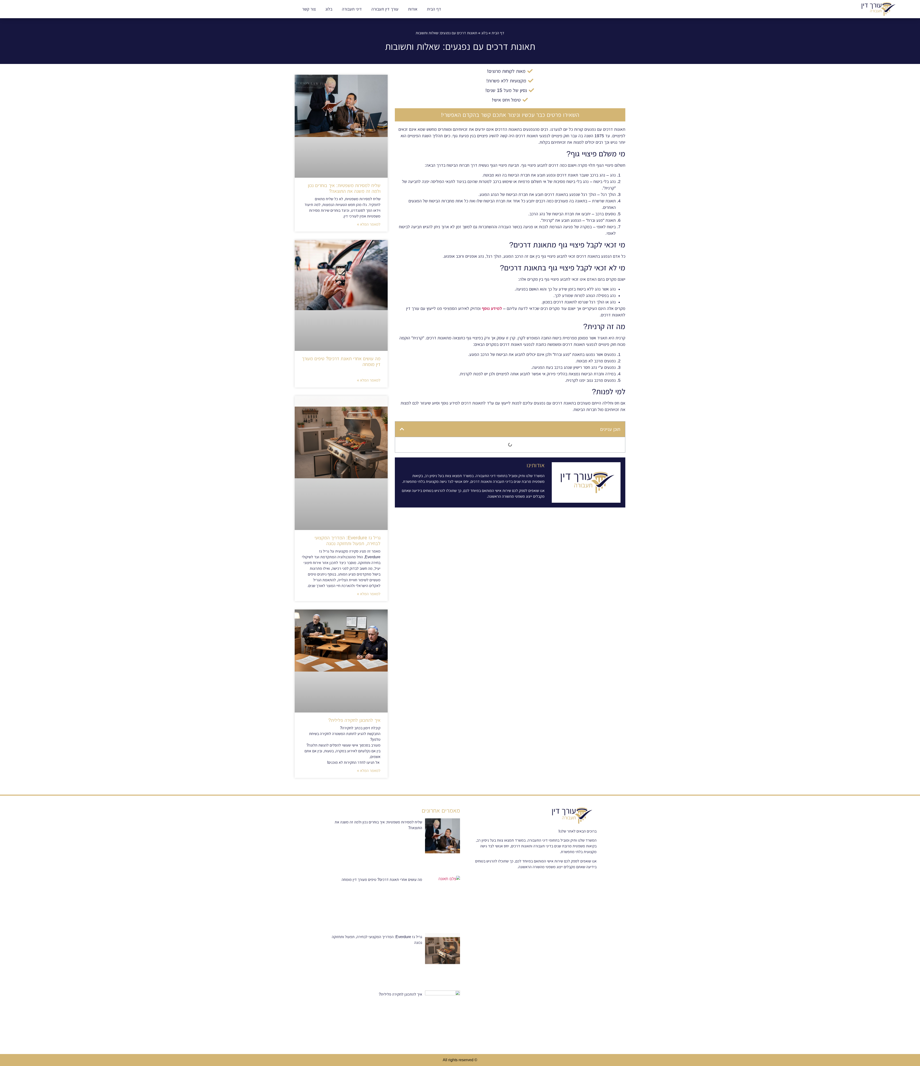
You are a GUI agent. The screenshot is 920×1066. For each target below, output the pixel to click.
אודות (412, 9)
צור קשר (309, 9)
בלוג (328, 9)
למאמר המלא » (368, 224)
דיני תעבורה (352, 9)
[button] (402, 429)
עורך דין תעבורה (384, 9)
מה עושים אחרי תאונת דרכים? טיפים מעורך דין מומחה (382, 880)
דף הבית (434, 9)
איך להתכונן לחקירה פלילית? (354, 720)
